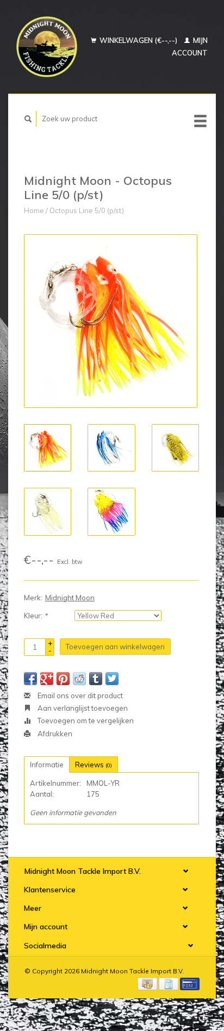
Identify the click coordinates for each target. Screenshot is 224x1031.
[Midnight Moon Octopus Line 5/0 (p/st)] (110, 321)
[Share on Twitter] (112, 678)
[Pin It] (63, 678)
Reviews (93, 764)
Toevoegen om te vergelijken (85, 720)
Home (34, 210)
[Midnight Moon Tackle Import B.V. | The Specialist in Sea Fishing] (46, 46)
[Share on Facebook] (30, 678)
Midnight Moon (70, 597)
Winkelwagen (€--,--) (138, 40)
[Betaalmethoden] (148, 983)
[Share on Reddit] (79, 678)
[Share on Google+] (46, 678)
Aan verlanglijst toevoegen (82, 708)
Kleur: (35, 615)
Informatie (47, 764)
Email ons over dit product (79, 695)
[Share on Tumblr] (95, 678)
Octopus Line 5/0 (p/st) (86, 210)
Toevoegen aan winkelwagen (115, 646)
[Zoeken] (28, 119)
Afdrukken (54, 733)
